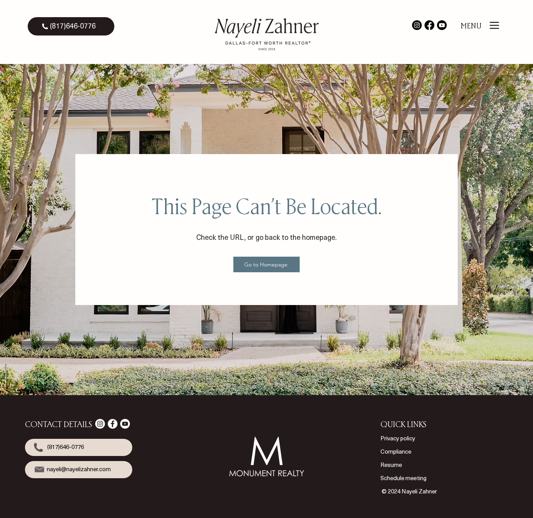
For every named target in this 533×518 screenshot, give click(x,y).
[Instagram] (417, 25)
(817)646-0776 (73, 26)
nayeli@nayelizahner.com (79, 469)
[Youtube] (442, 25)
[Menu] (494, 25)
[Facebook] (429, 25)
